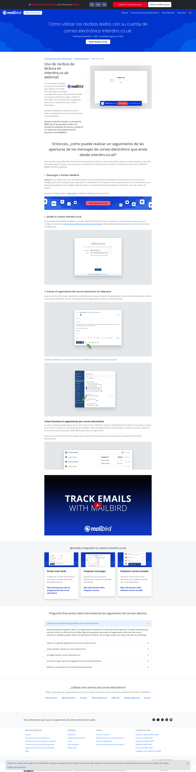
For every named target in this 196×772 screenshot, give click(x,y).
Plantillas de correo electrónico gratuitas (40, 741)
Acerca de (71, 735)
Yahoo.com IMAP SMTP (144, 748)
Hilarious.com (51, 697)
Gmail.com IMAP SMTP (144, 738)
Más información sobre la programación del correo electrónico (58, 590)
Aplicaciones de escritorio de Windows (40, 748)
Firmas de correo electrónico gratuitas (39, 744)
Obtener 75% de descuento (130, 4)
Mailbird (47, 179)
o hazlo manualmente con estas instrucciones (82, 224)
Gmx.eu (147, 697)
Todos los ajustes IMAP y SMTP (147, 735)
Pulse (70, 741)
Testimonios (72, 748)
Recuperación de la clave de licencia (110, 738)
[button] (190, 12)
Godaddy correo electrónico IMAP (148, 751)
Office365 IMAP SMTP (144, 744)
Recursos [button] (181, 12)
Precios (125, 12)
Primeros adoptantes (104, 741)
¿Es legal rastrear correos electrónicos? (63, 655)
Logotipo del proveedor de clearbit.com (115, 770)
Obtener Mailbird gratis (160, 4)
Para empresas (168, 12)
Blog (27, 751)
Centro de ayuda (102, 735)
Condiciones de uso (79, 770)
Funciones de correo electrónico (145, 12)
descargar (72, 193)
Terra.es (83, 697)
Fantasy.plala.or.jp (132, 697)
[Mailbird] (12, 12)
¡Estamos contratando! (76, 738)
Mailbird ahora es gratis (33, 13)
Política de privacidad (90, 770)
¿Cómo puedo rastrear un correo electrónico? (66, 649)
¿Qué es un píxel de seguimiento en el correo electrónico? (71, 643)
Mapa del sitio (100, 770)
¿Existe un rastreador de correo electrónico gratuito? (69, 667)
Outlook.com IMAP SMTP (145, 741)
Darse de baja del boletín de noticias (110, 744)
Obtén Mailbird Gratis (98, 42)
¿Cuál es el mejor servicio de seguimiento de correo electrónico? (74, 661)
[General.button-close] (187, 763)
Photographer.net (99, 697)
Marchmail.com (68, 697)
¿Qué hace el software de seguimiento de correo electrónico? (73, 623)
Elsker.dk (115, 697)
